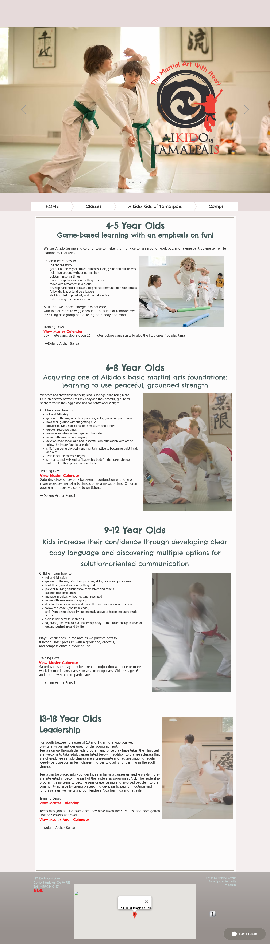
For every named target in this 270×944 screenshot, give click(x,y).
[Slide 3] (137, 182)
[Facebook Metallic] (212, 914)
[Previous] (23, 109)
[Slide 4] (140, 182)
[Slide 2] (133, 182)
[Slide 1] (129, 182)
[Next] (246, 109)
